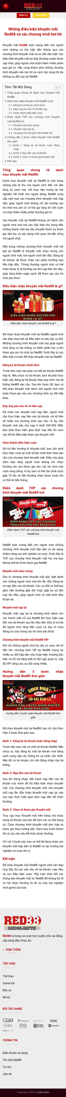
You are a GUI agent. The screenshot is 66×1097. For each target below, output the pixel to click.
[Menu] (6, 6)
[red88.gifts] (33, 6)
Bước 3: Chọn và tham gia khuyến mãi (33, 157)
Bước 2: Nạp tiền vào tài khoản (30, 153)
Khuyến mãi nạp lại (23, 129)
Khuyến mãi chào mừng (26, 125)
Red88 (23, 45)
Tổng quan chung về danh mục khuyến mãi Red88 (33, 95)
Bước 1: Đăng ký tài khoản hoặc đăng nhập (36, 147)
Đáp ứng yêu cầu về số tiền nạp (30, 109)
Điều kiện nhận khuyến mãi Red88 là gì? (30, 101)
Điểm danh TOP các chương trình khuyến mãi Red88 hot (33, 119)
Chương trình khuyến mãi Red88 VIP (33, 133)
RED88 (7, 936)
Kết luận (12, 161)
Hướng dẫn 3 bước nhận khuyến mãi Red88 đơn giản (33, 139)
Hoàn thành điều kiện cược (27, 113)
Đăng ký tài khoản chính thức (29, 105)
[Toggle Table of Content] (56, 88)
